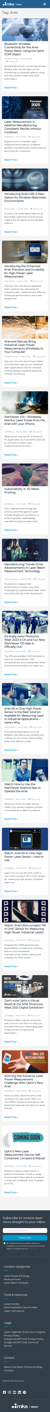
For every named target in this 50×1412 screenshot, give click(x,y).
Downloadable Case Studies (20, 1307)
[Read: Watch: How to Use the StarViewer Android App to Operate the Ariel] (25, 770)
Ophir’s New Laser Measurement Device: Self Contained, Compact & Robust (24, 1155)
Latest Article (11, 1304)
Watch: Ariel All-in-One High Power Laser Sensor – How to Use (24, 857)
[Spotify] (24, 1392)
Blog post (11, 61)
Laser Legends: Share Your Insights (24, 1332)
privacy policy (33, 1249)
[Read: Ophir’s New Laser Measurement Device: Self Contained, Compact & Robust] (25, 1137)
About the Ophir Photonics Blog (23, 1367)
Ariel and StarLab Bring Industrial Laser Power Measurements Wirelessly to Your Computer (23, 347)
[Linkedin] (19, 1392)
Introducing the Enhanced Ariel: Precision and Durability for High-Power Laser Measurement (24, 271)
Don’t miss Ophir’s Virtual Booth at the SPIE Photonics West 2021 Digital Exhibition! (24, 1004)
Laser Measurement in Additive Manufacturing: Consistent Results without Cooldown (22, 127)
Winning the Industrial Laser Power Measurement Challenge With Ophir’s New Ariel (23, 1081)
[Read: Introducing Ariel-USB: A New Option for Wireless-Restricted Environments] (25, 179)
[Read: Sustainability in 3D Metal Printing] (25, 475)
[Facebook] (4, 1392)
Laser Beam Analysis (16, 1282)
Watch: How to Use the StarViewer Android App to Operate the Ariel (22, 788)
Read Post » (11, 87)
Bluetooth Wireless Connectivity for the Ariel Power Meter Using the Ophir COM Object (24, 49)
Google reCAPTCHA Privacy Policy (24, 1339)
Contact (8, 1370)
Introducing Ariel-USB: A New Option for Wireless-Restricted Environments (25, 197)
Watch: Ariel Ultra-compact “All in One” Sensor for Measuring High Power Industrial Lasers (25, 929)
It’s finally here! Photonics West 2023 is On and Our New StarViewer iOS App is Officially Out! (24, 641)
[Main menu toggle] (44, 4)
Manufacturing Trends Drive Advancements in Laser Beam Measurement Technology (24, 568)
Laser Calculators (14, 1311)
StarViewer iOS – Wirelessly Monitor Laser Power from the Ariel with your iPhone (24, 420)
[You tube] (14, 1392)
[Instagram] (9, 1392)
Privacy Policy (12, 1335)
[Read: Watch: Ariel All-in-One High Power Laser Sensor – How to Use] (25, 839)
